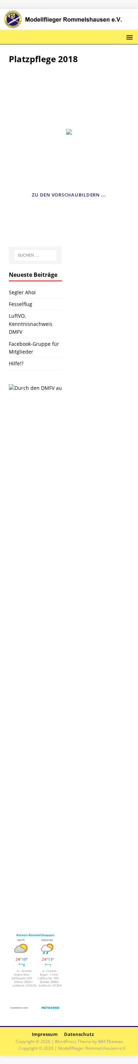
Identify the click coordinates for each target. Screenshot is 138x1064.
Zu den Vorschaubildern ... (69, 195)
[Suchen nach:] (35, 255)
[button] (128, 37)
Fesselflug (20, 304)
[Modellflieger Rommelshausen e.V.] (69, 25)
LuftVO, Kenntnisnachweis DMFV (30, 323)
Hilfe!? (16, 363)
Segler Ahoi (22, 292)
